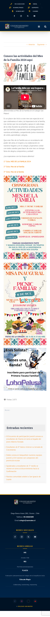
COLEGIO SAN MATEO (25, 606)
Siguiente (41, 44)
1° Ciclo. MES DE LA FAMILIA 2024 (17, 161)
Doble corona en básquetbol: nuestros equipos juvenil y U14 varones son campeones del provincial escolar (24, 458)
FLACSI (25, 570)
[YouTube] (35, 537)
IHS (25, 552)
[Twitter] (28, 537)
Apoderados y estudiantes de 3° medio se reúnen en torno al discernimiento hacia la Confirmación (22, 468)
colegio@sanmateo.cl (27, 520)
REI (25, 562)
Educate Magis (25, 579)
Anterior (32, 44)
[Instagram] (22, 537)
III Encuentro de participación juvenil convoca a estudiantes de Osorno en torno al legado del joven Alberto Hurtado (24, 439)
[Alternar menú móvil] (39, 26)
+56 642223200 (28, 517)
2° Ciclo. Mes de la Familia (14, 166)
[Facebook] (15, 537)
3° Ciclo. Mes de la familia (14, 172)
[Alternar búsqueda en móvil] (45, 26)
